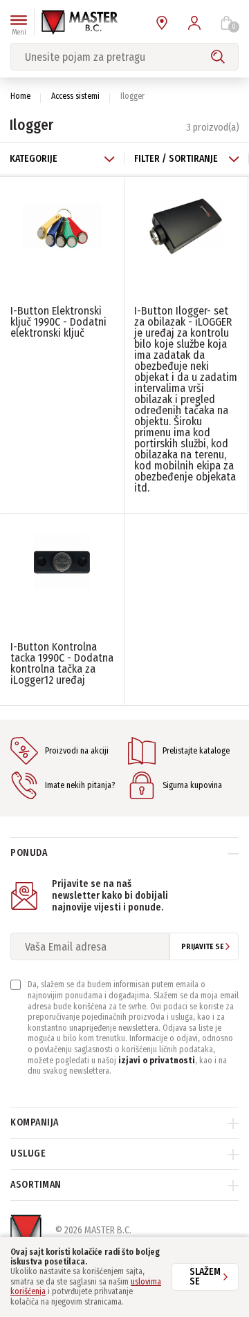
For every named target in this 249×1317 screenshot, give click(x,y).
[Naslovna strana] (80, 22)
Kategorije (33, 159)
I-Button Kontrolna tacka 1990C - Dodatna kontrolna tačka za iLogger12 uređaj (61, 663)
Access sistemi (75, 96)
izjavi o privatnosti (156, 1060)
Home (20, 96)
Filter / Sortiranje (176, 159)
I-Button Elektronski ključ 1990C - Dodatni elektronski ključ (58, 321)
